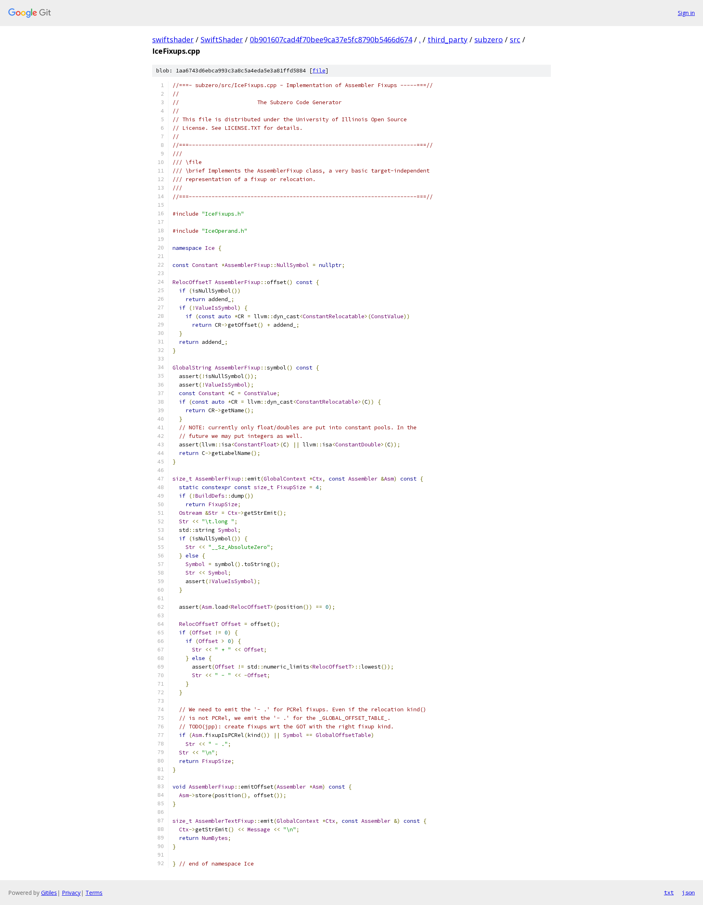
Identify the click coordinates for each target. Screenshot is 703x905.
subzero (488, 39)
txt (669, 892)
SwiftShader (222, 39)
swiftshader (173, 39)
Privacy (71, 892)
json (688, 892)
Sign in (686, 13)
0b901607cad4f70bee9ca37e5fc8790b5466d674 (331, 39)
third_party (447, 39)
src (515, 39)
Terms (94, 892)
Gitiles (49, 892)
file (318, 70)
